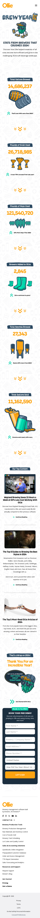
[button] (36, 5)
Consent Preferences (19, 915)
